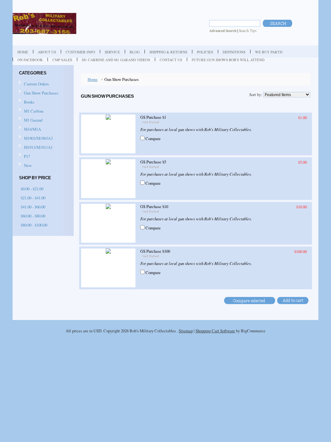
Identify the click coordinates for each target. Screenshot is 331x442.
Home (93, 79)
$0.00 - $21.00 (32, 189)
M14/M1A (32, 129)
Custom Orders (36, 84)
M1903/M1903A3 (38, 138)
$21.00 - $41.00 (33, 198)
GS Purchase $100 (155, 251)
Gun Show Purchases (41, 93)
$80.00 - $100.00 (34, 225)
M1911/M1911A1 (38, 147)
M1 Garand (33, 120)
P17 (27, 156)
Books (29, 102)
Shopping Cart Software (215, 331)
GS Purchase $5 (153, 162)
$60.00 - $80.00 (33, 216)
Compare (153, 138)
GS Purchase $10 (154, 206)
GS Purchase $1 (153, 117)
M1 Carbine (34, 111)
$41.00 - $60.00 (33, 207)
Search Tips (247, 30)
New (28, 165)
